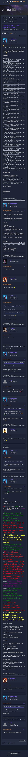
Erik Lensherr (13, 39)
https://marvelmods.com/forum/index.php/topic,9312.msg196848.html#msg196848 (14, 169)
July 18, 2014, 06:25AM (7, 334)
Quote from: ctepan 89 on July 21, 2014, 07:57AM (14, 706)
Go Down (4, 33)
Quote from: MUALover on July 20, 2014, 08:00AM (14, 461)
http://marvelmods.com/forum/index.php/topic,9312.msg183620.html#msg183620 (14, 88)
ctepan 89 (12, 278)
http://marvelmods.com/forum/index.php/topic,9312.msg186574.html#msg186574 (14, 133)
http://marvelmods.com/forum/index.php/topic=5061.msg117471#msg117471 (14, 656)
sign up (10, 3)
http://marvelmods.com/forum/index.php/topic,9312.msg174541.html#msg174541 (14, 64)
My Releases (5, 446)
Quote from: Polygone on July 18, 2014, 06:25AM (14, 362)
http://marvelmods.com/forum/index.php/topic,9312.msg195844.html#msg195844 (14, 165)
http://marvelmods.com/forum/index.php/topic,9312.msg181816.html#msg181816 (14, 80)
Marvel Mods (6, 10)
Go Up (3, 743)
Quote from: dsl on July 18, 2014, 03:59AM (13, 306)
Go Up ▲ (19, 752)
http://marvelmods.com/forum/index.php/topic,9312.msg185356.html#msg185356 (14, 104)
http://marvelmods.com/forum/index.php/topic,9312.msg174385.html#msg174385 (14, 60)
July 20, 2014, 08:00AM (7, 435)
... (14, 33)
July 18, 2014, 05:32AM (7, 302)
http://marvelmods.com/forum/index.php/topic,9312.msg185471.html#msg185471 (14, 108)
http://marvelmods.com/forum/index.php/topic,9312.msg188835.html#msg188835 (14, 149)
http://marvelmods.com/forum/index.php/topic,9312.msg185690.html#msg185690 (14, 112)
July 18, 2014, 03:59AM (7, 266)
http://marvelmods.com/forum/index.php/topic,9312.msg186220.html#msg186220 (14, 129)
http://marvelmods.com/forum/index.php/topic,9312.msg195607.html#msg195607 (14, 161)
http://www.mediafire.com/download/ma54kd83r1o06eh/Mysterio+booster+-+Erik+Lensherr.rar (14, 243)
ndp (11, 380)
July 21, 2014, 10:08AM (7, 703)
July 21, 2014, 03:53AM (7, 486)
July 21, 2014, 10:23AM (7, 729)
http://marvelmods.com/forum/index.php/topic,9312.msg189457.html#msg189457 (14, 157)
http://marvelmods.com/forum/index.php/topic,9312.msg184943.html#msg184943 (14, 92)
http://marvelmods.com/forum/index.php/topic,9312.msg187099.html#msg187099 (14, 141)
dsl (10, 260)
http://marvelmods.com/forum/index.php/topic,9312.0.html (14, 199)
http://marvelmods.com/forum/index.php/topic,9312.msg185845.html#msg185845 (14, 116)
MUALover (13, 429)
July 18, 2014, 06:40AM (7, 359)
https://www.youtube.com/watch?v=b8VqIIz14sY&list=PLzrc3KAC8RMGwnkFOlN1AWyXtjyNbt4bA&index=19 (13, 662)
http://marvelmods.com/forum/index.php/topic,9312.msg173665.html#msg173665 (14, 178)
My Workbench (6, 447)
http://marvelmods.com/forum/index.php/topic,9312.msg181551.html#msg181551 (14, 76)
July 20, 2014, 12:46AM (7, 386)
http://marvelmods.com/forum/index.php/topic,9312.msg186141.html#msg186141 (14, 125)
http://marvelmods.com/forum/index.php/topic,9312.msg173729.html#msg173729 (14, 182)
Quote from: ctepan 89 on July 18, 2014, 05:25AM (14, 312)
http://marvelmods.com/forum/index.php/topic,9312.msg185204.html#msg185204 (14, 100)
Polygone (12, 328)
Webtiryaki (16, 753)
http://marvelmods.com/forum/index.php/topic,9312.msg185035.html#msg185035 (14, 96)
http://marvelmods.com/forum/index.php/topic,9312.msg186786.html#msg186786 (14, 137)
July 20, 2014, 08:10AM (7, 457)
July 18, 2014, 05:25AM (7, 284)
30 (15, 33)
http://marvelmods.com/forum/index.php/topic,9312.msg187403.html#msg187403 (14, 145)
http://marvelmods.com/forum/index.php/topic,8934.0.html (14, 346)
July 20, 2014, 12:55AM (7, 405)
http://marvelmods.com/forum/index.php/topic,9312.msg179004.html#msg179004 (14, 72)
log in (24, 1)
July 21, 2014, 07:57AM (7, 684)
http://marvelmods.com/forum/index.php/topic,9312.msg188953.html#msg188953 (14, 153)
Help (8, 752)
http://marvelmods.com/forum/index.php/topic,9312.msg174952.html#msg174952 (14, 68)
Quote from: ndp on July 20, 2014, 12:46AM (13, 408)
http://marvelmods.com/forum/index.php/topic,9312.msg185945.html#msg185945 (14, 121)
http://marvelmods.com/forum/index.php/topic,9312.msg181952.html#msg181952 (14, 84)
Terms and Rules (13, 752)
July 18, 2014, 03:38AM (9, 45)
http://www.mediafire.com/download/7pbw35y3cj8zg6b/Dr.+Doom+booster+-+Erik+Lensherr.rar (14, 668)
